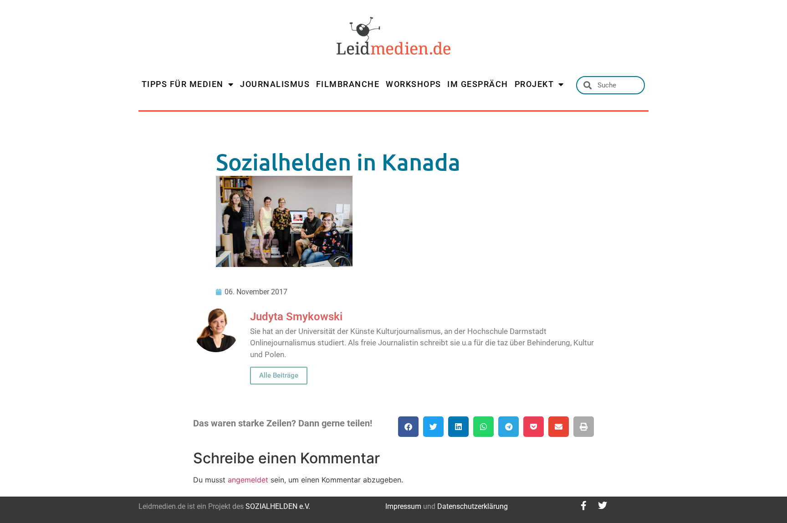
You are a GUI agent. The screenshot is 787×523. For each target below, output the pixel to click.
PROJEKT (534, 84)
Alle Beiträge (278, 375)
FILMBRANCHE (348, 84)
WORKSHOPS (413, 84)
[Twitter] (602, 505)
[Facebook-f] (583, 505)
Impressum (403, 506)
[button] (408, 426)
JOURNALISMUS (275, 84)
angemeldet (248, 479)
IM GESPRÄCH (477, 84)
